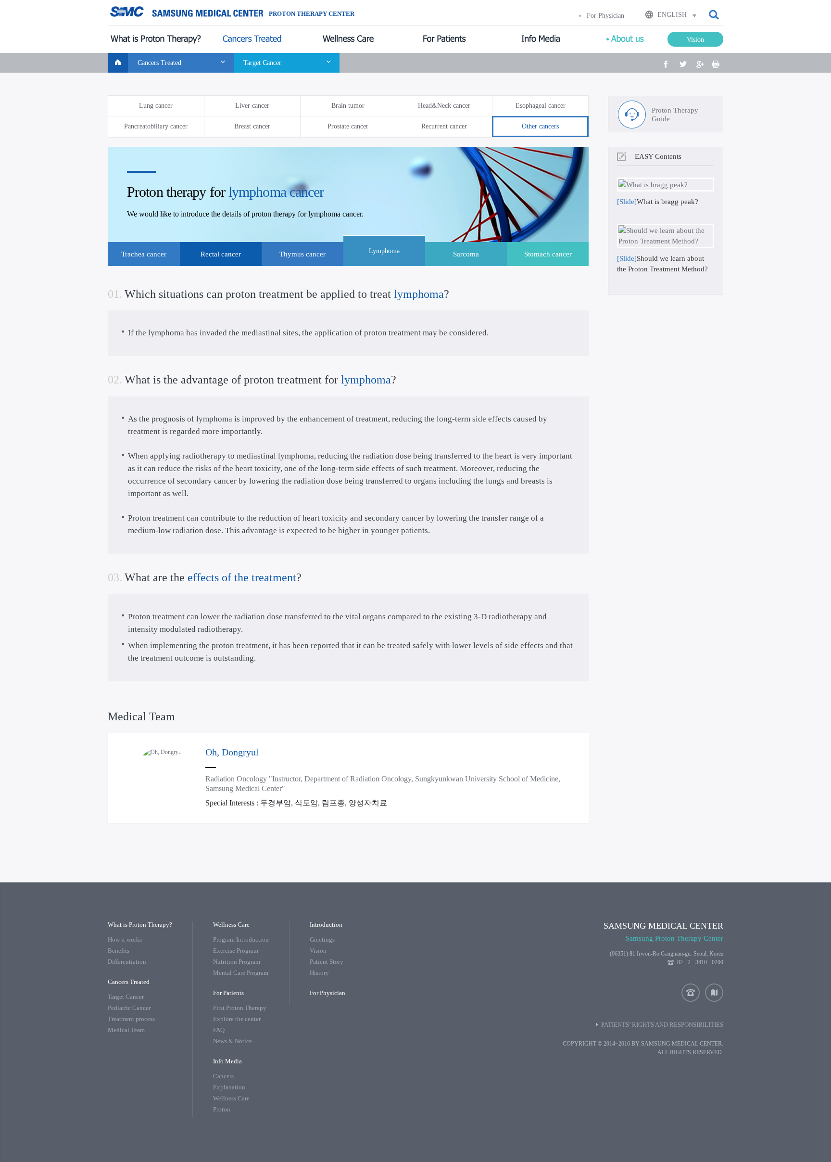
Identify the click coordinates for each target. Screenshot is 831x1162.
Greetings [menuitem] (322, 939)
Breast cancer (252, 126)
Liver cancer (252, 105)
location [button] (714, 992)
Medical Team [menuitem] (126, 1030)
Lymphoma (384, 251)
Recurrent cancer (444, 126)
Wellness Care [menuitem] (231, 1098)
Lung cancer (156, 105)
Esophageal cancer (541, 105)
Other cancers (540, 126)
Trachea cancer (143, 254)
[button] (714, 15)
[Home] (118, 63)
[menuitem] (156, 39)
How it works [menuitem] (125, 939)
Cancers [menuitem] (223, 1076)
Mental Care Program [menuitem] (240, 972)
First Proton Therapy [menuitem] (239, 1007)
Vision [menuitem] (318, 950)
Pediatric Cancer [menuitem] (129, 1007)
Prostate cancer (347, 126)
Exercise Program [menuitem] (235, 950)
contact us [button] (690, 992)
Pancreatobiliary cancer (156, 126)
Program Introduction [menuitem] (241, 939)
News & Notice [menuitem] (232, 1041)
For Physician (605, 15)
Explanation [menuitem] (229, 1087)
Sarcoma (466, 254)
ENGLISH (672, 14)
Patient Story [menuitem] (326, 961)
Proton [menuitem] (221, 1109)
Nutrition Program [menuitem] (236, 961)
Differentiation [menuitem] (127, 961)
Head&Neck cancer (444, 105)
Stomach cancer (548, 254)
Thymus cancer (302, 254)
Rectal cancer (221, 254)
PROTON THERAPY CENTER (311, 14)
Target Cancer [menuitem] (126, 996)
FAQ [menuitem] (219, 1030)
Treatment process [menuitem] (131, 1018)
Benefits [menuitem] (118, 950)
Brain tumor (348, 105)
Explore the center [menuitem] (237, 1018)
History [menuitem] (319, 972)
